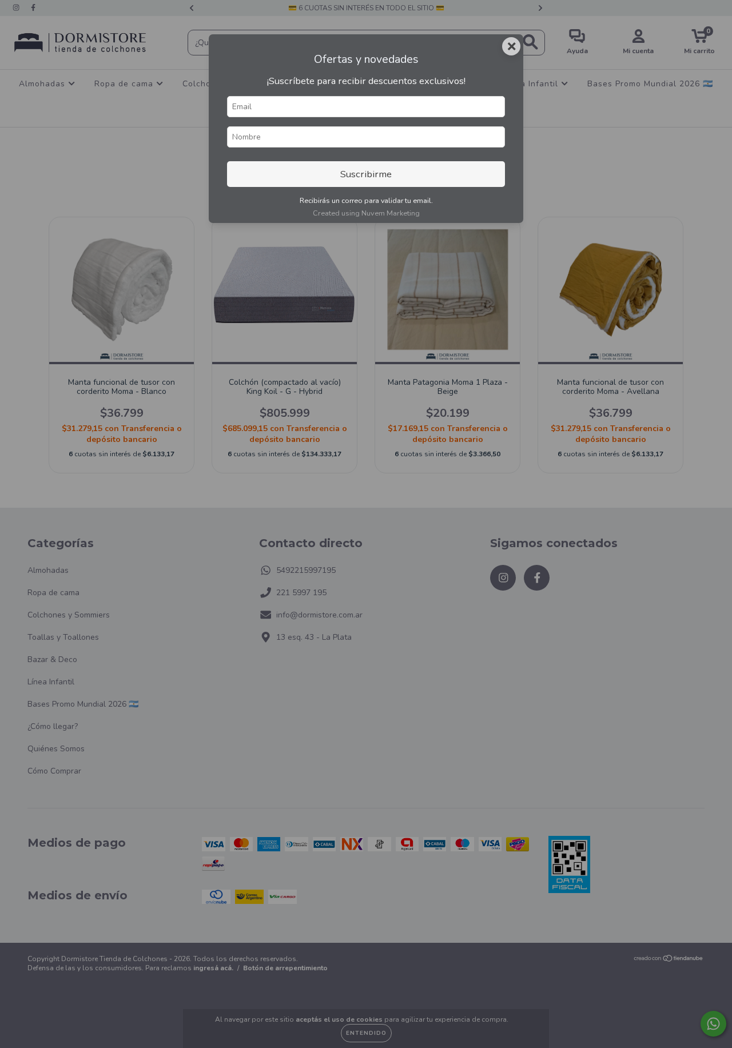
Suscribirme (366, 174)
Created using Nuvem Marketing (366, 213)
